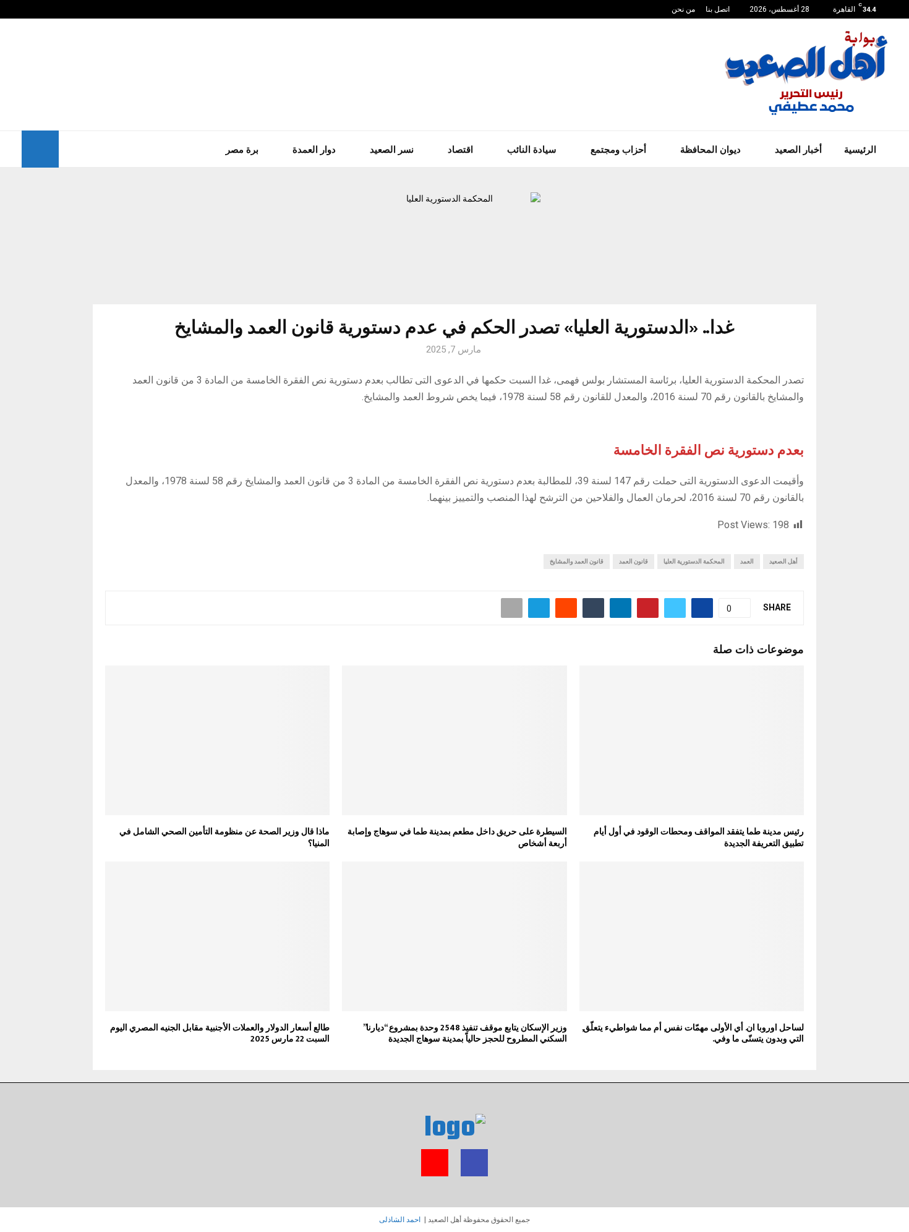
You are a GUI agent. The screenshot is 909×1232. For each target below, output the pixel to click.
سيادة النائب (532, 149)
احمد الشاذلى (399, 1219)
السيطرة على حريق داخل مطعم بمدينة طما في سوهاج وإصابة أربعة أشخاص (457, 837)
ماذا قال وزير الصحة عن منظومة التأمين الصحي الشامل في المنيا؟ (224, 837)
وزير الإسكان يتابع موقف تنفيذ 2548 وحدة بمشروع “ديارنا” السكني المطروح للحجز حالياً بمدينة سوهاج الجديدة (465, 1033)
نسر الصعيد (392, 149)
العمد (747, 561)
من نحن (683, 9)
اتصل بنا (718, 9)
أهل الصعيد (783, 561)
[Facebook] (38, 9)
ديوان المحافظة (710, 149)
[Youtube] (25, 9)
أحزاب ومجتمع (618, 149)
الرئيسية (860, 149)
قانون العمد (633, 561)
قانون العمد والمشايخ (577, 561)
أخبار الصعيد (798, 149)
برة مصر (242, 149)
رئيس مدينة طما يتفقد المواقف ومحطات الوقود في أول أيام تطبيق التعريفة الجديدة (699, 837)
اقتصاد (460, 149)
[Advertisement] (247, 73)
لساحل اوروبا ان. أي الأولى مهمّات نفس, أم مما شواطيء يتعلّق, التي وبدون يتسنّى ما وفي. (693, 1033)
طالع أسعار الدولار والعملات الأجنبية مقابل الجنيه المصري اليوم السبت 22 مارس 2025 (220, 1033)
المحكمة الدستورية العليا (694, 561)
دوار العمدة (314, 149)
